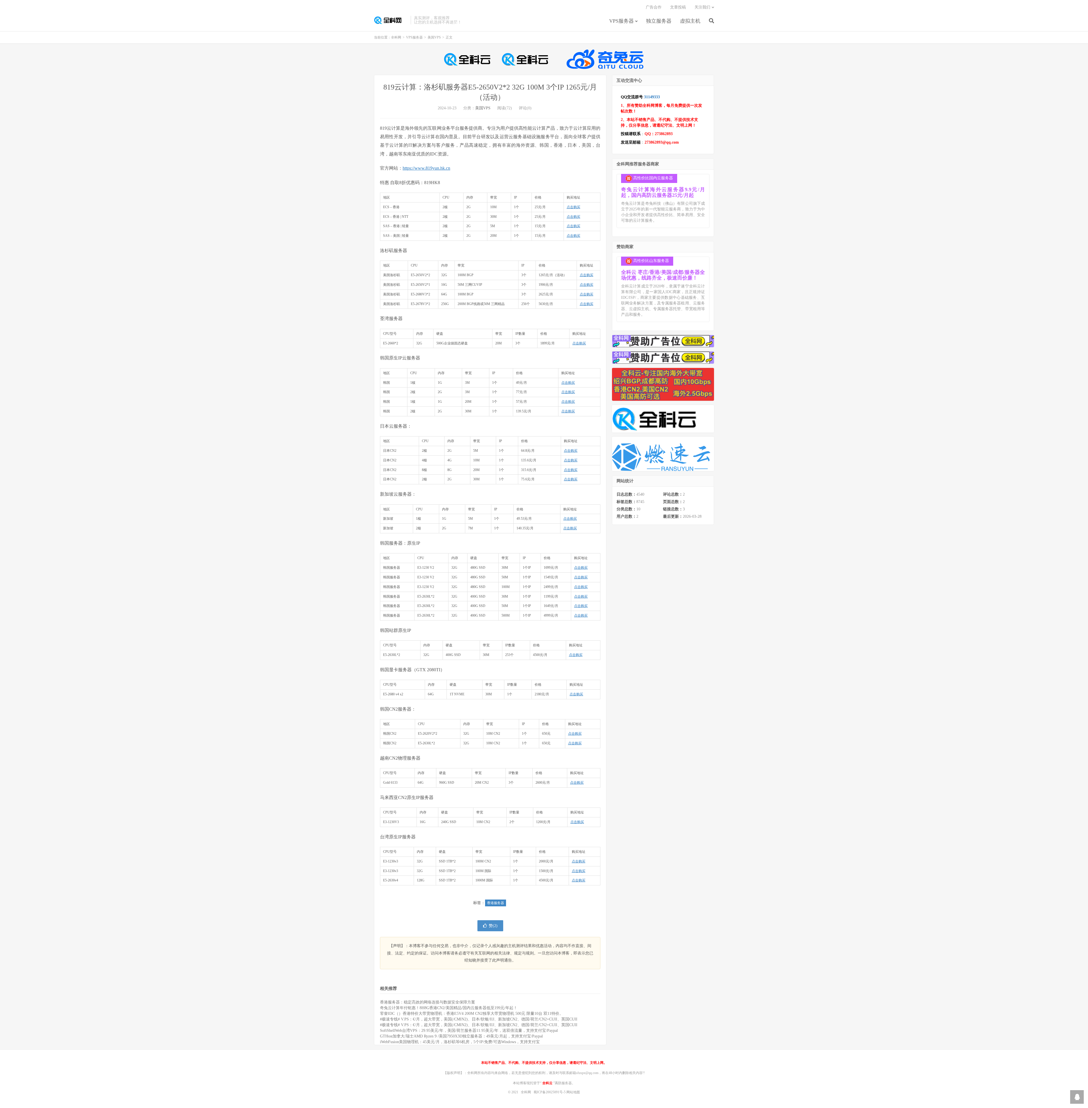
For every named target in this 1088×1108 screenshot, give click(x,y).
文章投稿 (678, 7)
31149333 (652, 97)
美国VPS (434, 37)
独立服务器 (659, 21)
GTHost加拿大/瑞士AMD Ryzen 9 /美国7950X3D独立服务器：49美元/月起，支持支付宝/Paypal (461, 1036)
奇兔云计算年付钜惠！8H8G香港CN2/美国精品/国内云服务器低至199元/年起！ (448, 1008)
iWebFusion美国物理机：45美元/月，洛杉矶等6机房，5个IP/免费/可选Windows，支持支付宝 (460, 1042)
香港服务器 (495, 903)
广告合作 (654, 7)
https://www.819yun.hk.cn (426, 168)
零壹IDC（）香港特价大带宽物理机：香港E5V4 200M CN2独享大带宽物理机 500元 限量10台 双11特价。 (471, 1013)
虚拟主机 (690, 21)
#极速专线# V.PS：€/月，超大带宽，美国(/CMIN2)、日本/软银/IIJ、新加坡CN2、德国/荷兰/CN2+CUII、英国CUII (478, 1019)
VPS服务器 (621, 21)
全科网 (391, 20)
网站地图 (573, 1092)
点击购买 (573, 207)
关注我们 (702, 7)
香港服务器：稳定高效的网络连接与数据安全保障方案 (427, 1002)
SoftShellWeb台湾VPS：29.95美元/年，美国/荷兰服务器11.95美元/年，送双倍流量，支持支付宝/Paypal (469, 1030)
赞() (493, 926)
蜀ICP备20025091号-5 (550, 1092)
